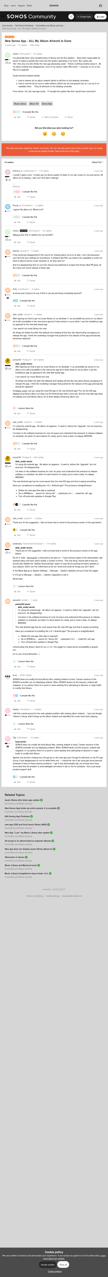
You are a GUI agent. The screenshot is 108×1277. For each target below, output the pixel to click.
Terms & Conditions (35, 895)
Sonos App (47, 103)
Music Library (20, 103)
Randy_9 (17, 205)
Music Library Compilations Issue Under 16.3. (26, 873)
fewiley (16, 709)
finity (15, 289)
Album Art (34, 103)
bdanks (16, 250)
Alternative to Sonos (14, 857)
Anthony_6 (17, 170)
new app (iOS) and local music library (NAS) (26, 824)
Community (7, 25)
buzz (15, 675)
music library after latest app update (22, 800)
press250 (17, 359)
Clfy (14, 737)
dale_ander (18, 314)
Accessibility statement (72, 895)
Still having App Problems (17, 816)
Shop (6, 5)
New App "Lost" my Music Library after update (27, 832)
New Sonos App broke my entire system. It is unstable (31, 808)
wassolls (16, 600)
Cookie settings (52, 895)
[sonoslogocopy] (54, 5)
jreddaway (17, 543)
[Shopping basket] (100, 5)
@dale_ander (21, 390)
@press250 (32, 557)
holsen (16, 53)
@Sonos (16, 234)
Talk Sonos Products (24, 25)
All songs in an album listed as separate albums (28, 840)
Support (21, 5)
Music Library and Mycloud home (21, 865)
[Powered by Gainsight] (54, 890)
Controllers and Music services (49, 25)
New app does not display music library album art (28, 848)
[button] (3, 17)
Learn (13, 5)
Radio (29, 5)
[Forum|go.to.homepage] (31, 16)
